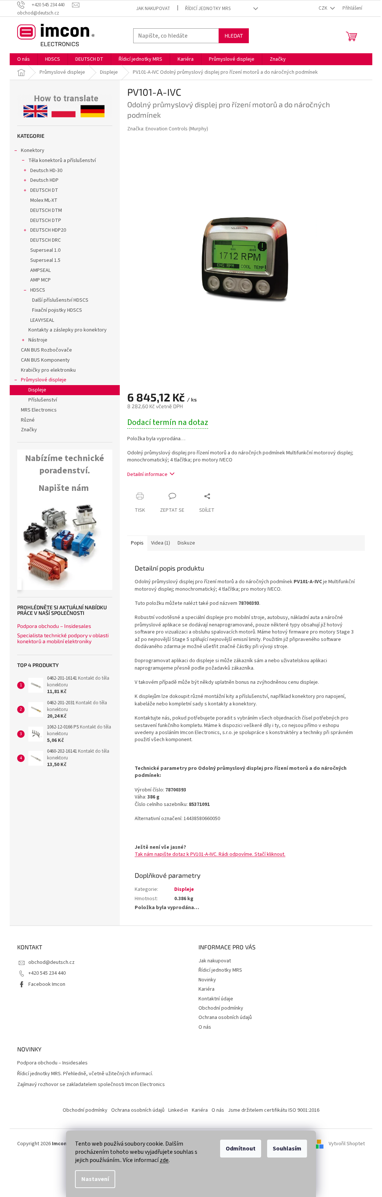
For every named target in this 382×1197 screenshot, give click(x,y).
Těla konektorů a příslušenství (62, 160)
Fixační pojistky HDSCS (57, 310)
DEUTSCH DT (44, 190)
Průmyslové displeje (43, 380)
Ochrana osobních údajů (225, 1017)
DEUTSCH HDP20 (48, 230)
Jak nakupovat (153, 8)
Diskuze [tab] (186, 543)
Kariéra (206, 989)
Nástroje (37, 340)
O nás (204, 1027)
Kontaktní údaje (215, 999)
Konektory (32, 150)
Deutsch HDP (44, 180)
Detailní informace (147, 474)
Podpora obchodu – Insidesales (54, 626)
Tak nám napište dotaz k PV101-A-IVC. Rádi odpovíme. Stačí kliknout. (210, 854)
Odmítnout (241, 1148)
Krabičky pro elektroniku (48, 370)
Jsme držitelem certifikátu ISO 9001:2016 (273, 1110)
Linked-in (178, 1110)
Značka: (167, 129)
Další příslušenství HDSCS (60, 300)
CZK (323, 8)
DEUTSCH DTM (46, 210)
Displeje (37, 390)
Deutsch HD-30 (46, 170)
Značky (29, 430)
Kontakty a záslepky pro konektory (67, 330)
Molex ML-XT (43, 200)
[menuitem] (23, 59)
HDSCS (37, 290)
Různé (28, 420)
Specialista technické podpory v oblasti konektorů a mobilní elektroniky (63, 638)
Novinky (207, 980)
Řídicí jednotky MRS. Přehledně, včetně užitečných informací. (85, 1073)
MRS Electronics (39, 410)
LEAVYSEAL (42, 320)
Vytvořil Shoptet (347, 1143)
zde (164, 1160)
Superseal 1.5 (45, 260)
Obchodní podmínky (220, 1008)
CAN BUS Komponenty (45, 360)
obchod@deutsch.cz (51, 962)
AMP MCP (40, 280)
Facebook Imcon (46, 984)
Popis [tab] (137, 543)
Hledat (234, 35)
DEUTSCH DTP (45, 220)
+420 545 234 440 (47, 973)
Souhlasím (287, 1148)
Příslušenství (42, 400)
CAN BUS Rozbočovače (46, 350)
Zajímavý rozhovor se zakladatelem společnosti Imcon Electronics (91, 1084)
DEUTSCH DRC (45, 240)
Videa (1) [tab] (160, 543)
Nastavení (95, 1179)
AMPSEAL (40, 270)
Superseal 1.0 (45, 250)
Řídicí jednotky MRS (208, 8)
